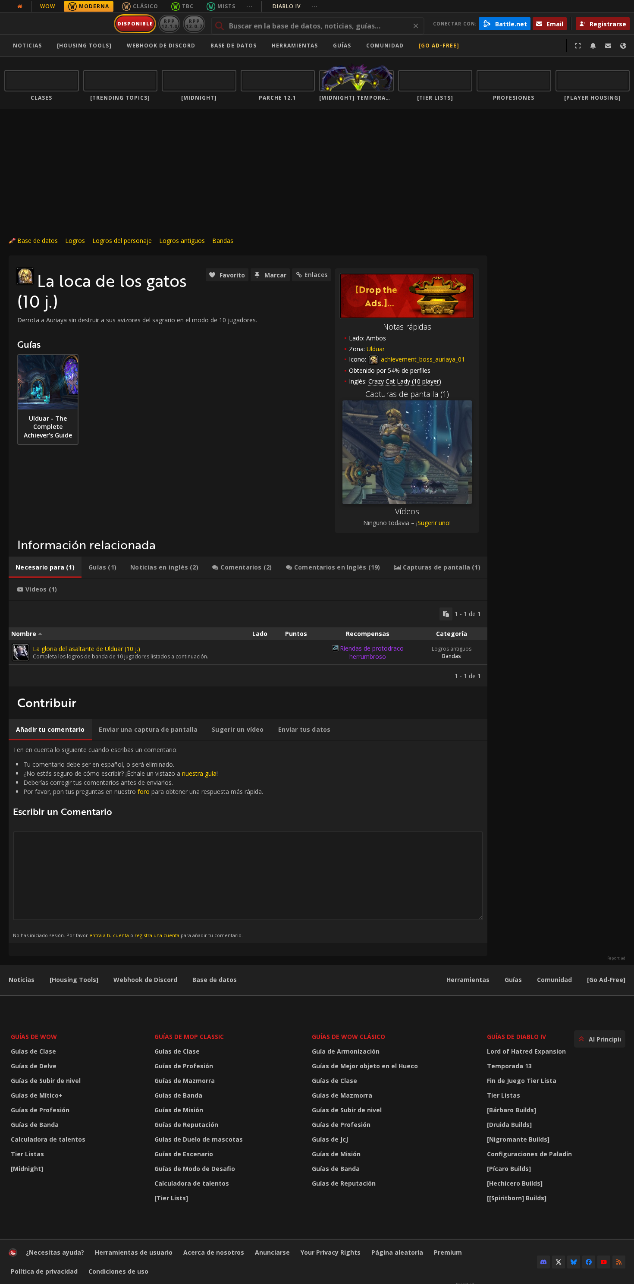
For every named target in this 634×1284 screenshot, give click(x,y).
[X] (558, 1262)
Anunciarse (272, 1252)
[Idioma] (623, 45)
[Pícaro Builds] (509, 1168)
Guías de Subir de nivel (46, 1080)
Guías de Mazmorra (184, 1080)
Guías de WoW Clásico (348, 1036)
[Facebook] (588, 1262)
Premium (448, 1252)
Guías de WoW (34, 1036)
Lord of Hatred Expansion (526, 1051)
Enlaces (315, 275)
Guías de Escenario (183, 1154)
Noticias (27, 45)
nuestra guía (199, 773)
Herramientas (468, 980)
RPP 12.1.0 (169, 23)
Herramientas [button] (295, 45)
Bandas (222, 240)
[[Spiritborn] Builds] (516, 1198)
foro (144, 791)
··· (249, 6)
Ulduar (376, 349)
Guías (342, 45)
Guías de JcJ (330, 1139)
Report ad (616, 958)
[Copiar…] (445, 613)
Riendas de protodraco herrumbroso (372, 652)
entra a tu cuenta (109, 935)
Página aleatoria (397, 1252)
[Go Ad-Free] (439, 45)
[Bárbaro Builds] (511, 1110)
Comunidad (385, 45)
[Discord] (543, 1262)
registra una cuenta (157, 935)
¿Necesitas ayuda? (55, 1252)
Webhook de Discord (161, 45)
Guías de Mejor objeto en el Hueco (365, 1066)
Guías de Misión (178, 1110)
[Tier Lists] (171, 1198)
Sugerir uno (433, 523)
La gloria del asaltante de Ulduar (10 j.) (86, 649)
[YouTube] (603, 1262)
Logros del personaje (122, 240)
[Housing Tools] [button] (84, 45)
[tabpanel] (248, 643)
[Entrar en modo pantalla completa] (577, 45)
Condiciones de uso (118, 1271)
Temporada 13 (509, 1066)
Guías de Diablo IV (516, 1036)
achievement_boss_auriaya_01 (422, 359)
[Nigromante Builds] (518, 1139)
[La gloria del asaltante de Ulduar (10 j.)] (21, 652)
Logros (75, 240)
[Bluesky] (573, 1262)
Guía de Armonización (346, 1051)
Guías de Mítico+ (37, 1095)
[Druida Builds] (509, 1124)
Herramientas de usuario (134, 1252)
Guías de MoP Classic (189, 1036)
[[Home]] (57, 24)
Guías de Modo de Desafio (194, 1168)
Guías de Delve (33, 1066)
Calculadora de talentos (48, 1139)
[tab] (45, 567)
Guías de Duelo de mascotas (198, 1139)
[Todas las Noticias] (20, 6)
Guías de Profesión (40, 1110)
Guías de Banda (35, 1124)
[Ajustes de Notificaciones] (593, 45)
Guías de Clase (33, 1051)
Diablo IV (295, 6)
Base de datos (233, 45)
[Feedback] (608, 45)
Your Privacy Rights (331, 1252)
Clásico (145, 6)
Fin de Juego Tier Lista (521, 1080)
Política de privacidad (44, 1271)
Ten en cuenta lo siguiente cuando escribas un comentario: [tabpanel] (138, 842)
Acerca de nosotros (213, 1252)
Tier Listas (27, 1154)
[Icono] (25, 276)
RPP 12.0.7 (194, 23)
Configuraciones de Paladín (529, 1154)
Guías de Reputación (186, 1124)
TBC (188, 6)
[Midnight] (27, 1168)
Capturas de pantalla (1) (407, 394)
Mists (226, 6)
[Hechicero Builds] (515, 1183)
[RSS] (618, 1262)
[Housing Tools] (74, 980)
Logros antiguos (182, 240)
